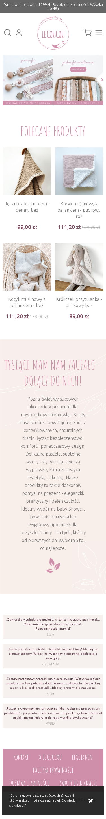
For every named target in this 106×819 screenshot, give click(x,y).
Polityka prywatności (53, 770)
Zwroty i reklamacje (78, 783)
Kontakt (21, 757)
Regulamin (82, 757)
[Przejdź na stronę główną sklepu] (53, 33)
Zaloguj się (18, 32)
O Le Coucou (50, 757)
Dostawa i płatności (29, 783)
